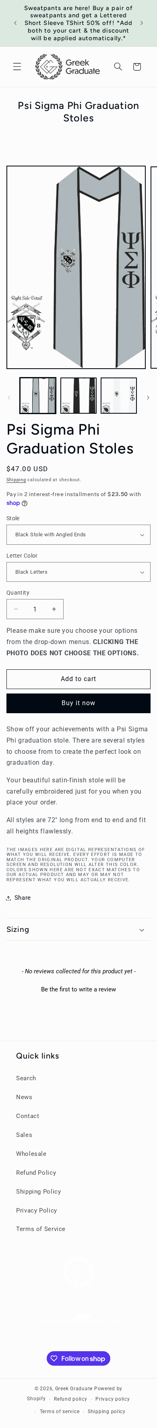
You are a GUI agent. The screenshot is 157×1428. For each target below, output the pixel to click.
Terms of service (60, 1411)
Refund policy (70, 1399)
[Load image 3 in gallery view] (119, 396)
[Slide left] (9, 397)
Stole (13, 518)
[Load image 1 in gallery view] (38, 396)
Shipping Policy (38, 1191)
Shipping (16, 479)
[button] (17, 66)
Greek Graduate (74, 1388)
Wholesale (31, 1153)
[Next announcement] (142, 23)
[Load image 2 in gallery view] (78, 396)
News (24, 1097)
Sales (24, 1135)
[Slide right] (148, 397)
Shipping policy (107, 1411)
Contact (27, 1116)
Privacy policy (112, 1399)
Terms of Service (41, 1229)
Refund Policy (36, 1172)
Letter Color (22, 555)
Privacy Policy (36, 1210)
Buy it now (79, 703)
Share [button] (22, 897)
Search (26, 1078)
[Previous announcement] (15, 23)
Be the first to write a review (78, 989)
